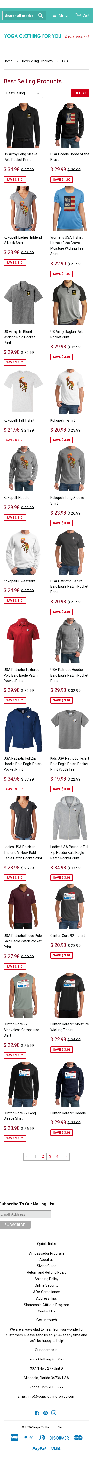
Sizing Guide (46, 1266)
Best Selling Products (37, 61)
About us (46, 1260)
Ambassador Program (46, 1253)
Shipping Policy (46, 1279)
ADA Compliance (46, 1292)
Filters (80, 93)
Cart (86, 15)
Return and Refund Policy (46, 1272)
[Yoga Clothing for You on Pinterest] (45, 1414)
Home (8, 61)
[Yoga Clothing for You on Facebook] (37, 1414)
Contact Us (46, 1311)
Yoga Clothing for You (48, 1427)
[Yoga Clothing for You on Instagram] (53, 1414)
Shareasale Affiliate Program (46, 1305)
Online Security (46, 1285)
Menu (63, 15)
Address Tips (46, 1298)
